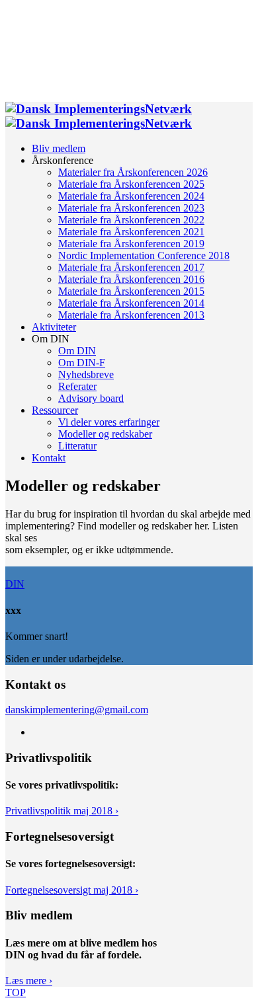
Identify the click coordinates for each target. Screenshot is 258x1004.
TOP (15, 992)
